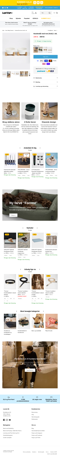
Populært (27, 18)
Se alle (30, 150)
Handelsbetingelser (8, 435)
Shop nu (13, 215)
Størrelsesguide (35, 417)
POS (11, 450)
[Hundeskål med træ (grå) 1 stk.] (35, 50)
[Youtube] (7, 7)
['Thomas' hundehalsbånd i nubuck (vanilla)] (38, 281)
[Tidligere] (5, 205)
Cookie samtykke (7, 437)
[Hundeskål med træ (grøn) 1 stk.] (40, 50)
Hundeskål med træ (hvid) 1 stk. (21, 30)
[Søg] (49, 13)
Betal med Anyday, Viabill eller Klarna (12, 430)
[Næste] (54, 205)
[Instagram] (5, 7)
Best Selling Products (10, 30)
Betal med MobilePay (8, 428)
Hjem (3, 30)
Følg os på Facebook (37, 435)
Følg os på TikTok (36, 437)
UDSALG (35, 18)
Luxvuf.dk (8, 450)
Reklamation (35, 419)
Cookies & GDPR (53, 451)
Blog (33, 428)
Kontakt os (56, 7)
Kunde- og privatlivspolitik (52, 453)
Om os (47, 451)
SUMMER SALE (46, 18)
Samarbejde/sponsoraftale (38, 430)
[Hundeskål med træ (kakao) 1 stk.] (45, 50)
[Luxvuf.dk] (7, 13)
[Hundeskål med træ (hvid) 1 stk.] (50, 50)
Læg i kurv (45, 56)
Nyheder (18, 18)
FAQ (33, 414)
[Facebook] (3, 7)
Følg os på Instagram (37, 433)
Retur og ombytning (48, 7)
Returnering (34, 412)
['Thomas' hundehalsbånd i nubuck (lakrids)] (10, 281)
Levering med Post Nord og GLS (11, 433)
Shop (11, 18)
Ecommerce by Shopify (7, 451)
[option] (16, 51)
